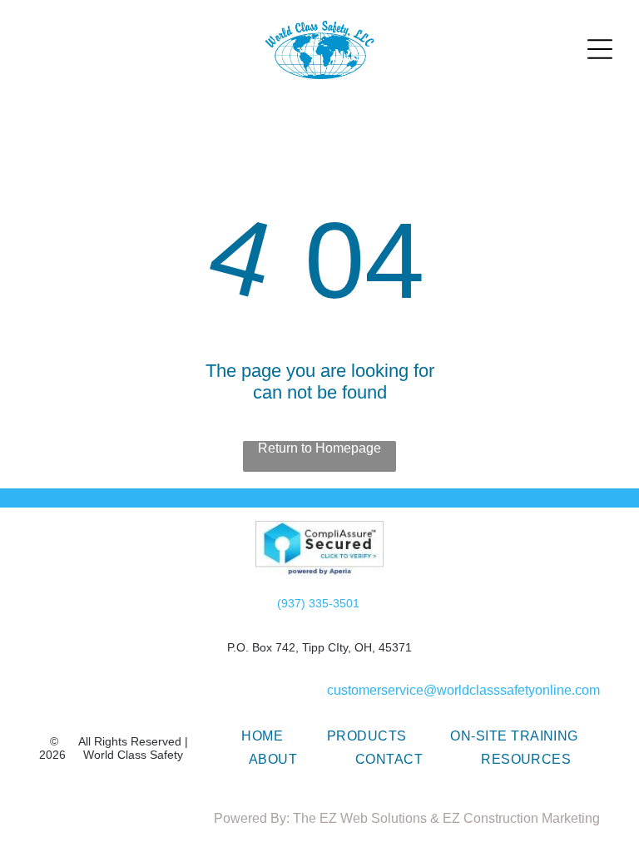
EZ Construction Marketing (521, 818)
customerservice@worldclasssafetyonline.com (463, 690)
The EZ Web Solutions (360, 818)
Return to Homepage (319, 448)
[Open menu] (599, 49)
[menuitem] (262, 736)
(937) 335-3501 (318, 603)
